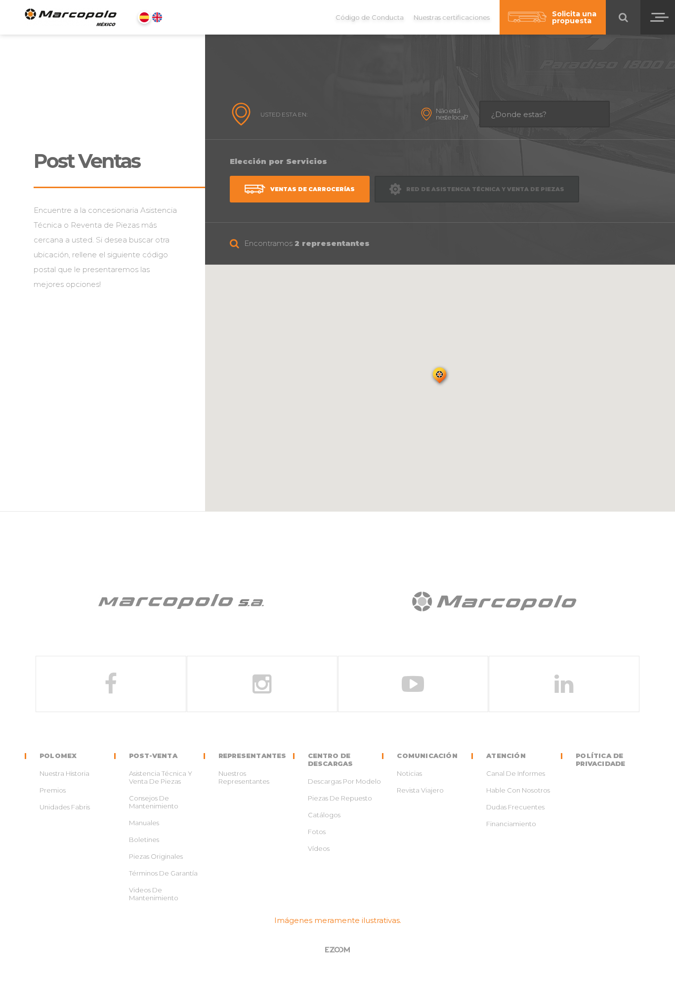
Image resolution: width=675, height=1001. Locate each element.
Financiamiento (511, 824)
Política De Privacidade (600, 759)
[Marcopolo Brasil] (494, 603)
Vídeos (319, 848)
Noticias (409, 773)
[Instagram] (262, 684)
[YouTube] (413, 684)
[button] (440, 376)
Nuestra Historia (64, 773)
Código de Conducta (370, 17)
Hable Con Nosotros (518, 790)
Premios (53, 790)
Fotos (317, 832)
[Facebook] (111, 684)
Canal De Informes (515, 773)
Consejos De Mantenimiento (153, 802)
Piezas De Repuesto (340, 798)
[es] (144, 17)
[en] (157, 17)
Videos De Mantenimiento (153, 894)
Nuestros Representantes (243, 777)
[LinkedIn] (564, 684)
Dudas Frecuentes (515, 807)
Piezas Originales (156, 856)
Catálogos (324, 815)
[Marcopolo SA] (181, 603)
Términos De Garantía (163, 873)
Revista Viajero (420, 790)
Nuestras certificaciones (452, 17)
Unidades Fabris (65, 807)
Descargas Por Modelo (344, 781)
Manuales (144, 823)
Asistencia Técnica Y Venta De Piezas (160, 777)
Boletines (144, 839)
